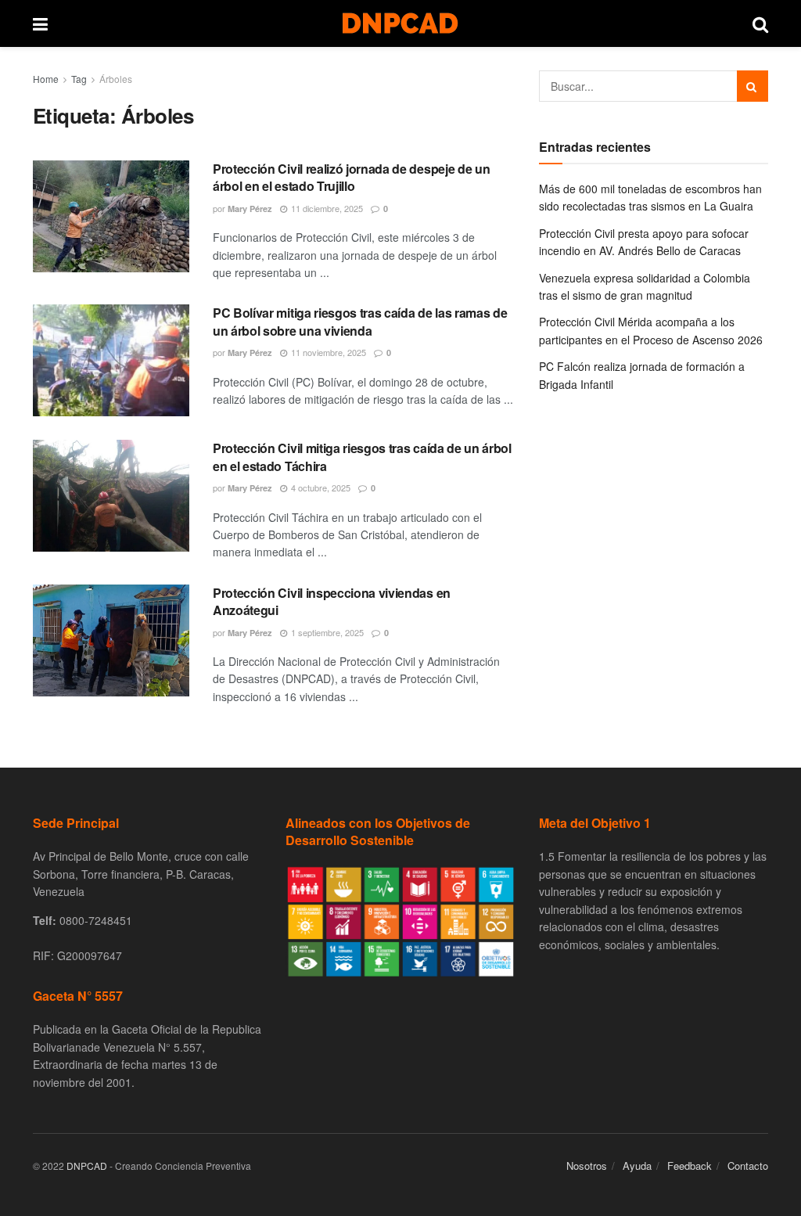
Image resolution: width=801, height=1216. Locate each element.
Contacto (747, 1165)
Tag (79, 78)
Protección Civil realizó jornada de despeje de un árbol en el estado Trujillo (351, 177)
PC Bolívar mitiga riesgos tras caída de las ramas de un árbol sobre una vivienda (360, 321)
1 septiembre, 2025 (326, 632)
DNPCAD (86, 1165)
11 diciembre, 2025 (326, 208)
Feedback (689, 1165)
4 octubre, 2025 (319, 487)
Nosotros (586, 1165)
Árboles (115, 78)
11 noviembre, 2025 (327, 352)
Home (46, 78)
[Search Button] (752, 86)
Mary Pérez (250, 208)
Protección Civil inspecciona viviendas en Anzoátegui (332, 601)
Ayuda (637, 1165)
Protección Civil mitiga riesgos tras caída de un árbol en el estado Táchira (362, 456)
